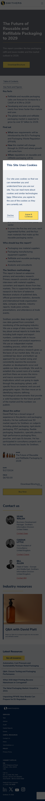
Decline (10, 215)
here (9, 197)
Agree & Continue (28, 215)
